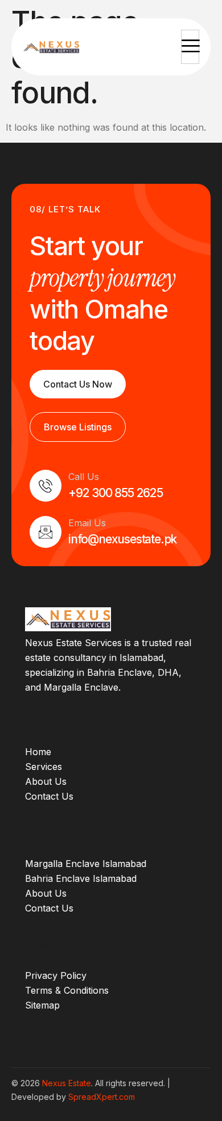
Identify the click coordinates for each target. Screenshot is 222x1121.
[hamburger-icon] (190, 47)
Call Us (83, 476)
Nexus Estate (66, 1083)
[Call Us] (45, 486)
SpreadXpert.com (101, 1097)
